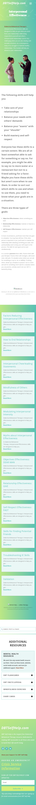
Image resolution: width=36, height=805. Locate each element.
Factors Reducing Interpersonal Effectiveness (17, 317)
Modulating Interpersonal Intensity (17, 413)
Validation (8, 579)
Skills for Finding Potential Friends (17, 533)
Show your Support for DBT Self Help (14, 755)
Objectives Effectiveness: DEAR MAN (16, 461)
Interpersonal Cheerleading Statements (17, 365)
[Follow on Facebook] (6, 748)
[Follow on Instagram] (2, 748)
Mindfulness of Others (15, 387)
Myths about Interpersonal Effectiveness (17, 437)
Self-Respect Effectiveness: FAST (17, 509)
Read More (7, 329)
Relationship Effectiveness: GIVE (17, 485)
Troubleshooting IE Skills (16, 555)
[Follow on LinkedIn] (10, 748)
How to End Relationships (17, 339)
